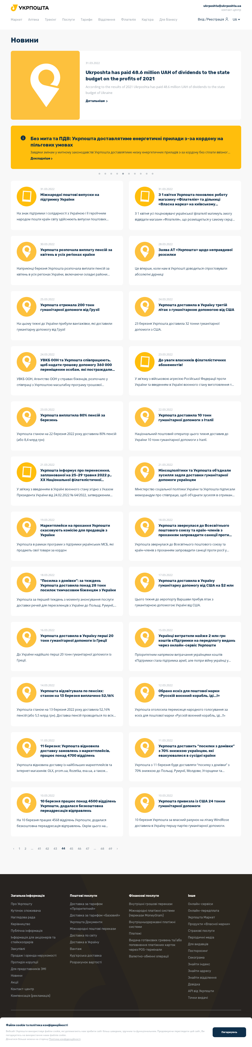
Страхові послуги (201, 931)
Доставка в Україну (84, 942)
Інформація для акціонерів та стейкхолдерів (33, 940)
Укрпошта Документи (86, 922)
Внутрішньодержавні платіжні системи (152, 924)
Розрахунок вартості (86, 962)
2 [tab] (105, 174)
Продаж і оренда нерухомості (34, 955)
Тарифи (86, 19)
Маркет (16, 19)
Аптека (33, 19)
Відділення (106, 19)
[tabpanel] (126, 147)
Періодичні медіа (201, 937)
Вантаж (76, 949)
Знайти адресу (199, 971)
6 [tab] (129, 174)
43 (55, 848)
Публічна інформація (27, 931)
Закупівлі (18, 949)
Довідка (194, 984)
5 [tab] (123, 174)
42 (47, 848)
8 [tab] (141, 174)
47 (87, 848)
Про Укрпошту (21, 904)
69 (110, 848)
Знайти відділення (202, 977)
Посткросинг (198, 951)
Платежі (135, 933)
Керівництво (20, 924)
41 (39, 848)
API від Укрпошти (201, 991)
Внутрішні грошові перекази (150, 904)
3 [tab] (111, 174)
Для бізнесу (168, 19)
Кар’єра (148, 19)
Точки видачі (198, 998)
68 (102, 848)
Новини (16, 975)
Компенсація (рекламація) (30, 996)
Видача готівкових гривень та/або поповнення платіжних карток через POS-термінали (155, 944)
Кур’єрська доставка (86, 955)
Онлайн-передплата (203, 911)
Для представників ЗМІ (28, 969)
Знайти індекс (199, 964)
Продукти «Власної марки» (209, 924)
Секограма (196, 957)
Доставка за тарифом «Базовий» (95, 915)
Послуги (68, 19)
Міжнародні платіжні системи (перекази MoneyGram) (152, 913)
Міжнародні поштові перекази (93, 929)
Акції (14, 982)
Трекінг (50, 19)
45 (71, 848)
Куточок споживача (26, 911)
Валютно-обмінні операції (149, 956)
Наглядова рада (23, 917)
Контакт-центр (22, 989)
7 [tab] (135, 174)
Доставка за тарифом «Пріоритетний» (86, 906)
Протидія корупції (24, 962)
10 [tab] (153, 174)
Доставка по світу (83, 935)
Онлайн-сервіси (200, 904)
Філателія (128, 19)
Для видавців (198, 944)
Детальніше (96, 101)
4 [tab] (117, 174)
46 (79, 848)
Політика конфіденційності (65, 1039)
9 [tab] (147, 174)
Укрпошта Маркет (201, 917)
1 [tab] (99, 174)
